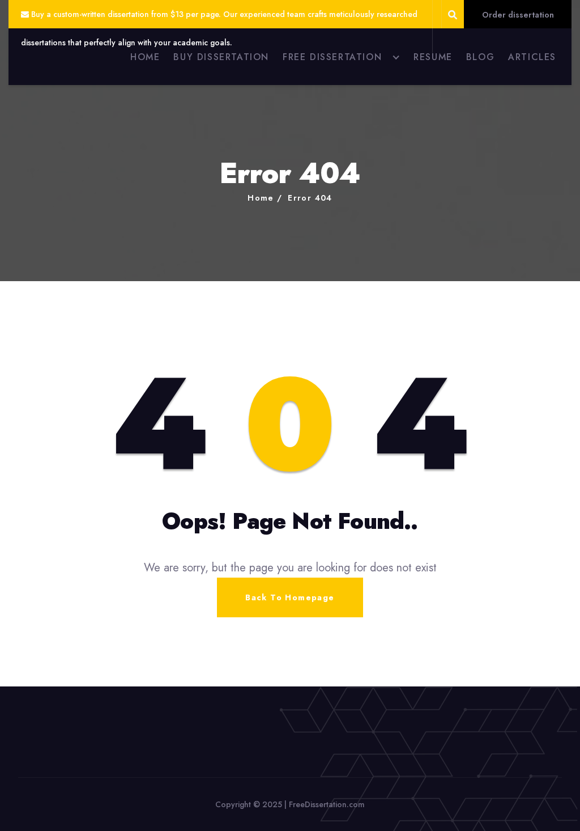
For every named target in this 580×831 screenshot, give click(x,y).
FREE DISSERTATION (332, 57)
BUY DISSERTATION (221, 57)
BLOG (480, 57)
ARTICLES (532, 57)
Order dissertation (518, 14)
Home (261, 197)
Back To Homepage (289, 597)
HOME (145, 57)
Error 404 (310, 197)
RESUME (433, 57)
